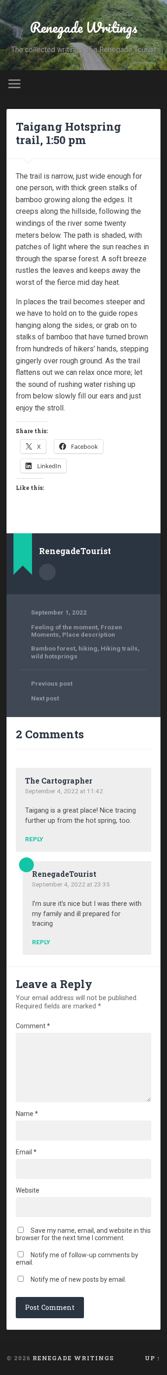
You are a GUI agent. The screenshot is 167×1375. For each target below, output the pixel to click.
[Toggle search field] (153, 83)
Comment (33, 1026)
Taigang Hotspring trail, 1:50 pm (68, 133)
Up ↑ (153, 1358)
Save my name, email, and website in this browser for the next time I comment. (83, 1234)
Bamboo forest (53, 648)
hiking (87, 648)
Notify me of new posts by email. (78, 1279)
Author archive (47, 572)
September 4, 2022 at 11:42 (64, 791)
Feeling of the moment (64, 627)
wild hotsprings (54, 656)
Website (27, 1190)
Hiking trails (119, 648)
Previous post (51, 683)
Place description (88, 634)
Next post (45, 698)
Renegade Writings (83, 27)
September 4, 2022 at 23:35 (71, 884)
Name (27, 1113)
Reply (34, 839)
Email (26, 1152)
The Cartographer (58, 780)
